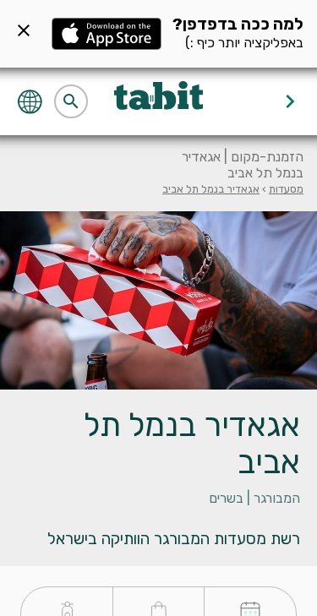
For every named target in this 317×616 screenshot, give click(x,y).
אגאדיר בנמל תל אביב (211, 189)
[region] (158, 495)
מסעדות (286, 189)
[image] (158, 300)
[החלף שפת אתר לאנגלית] (32, 100)
